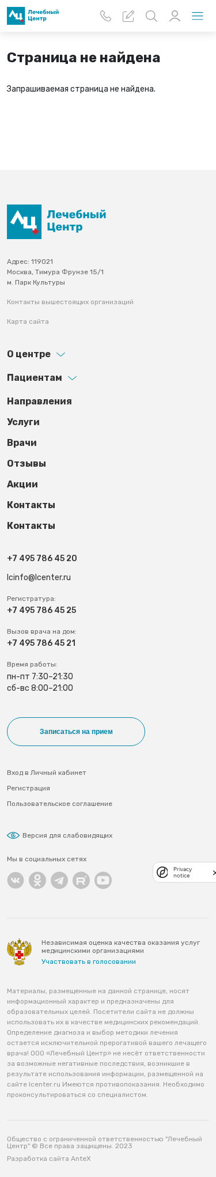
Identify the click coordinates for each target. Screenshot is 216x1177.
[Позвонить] (105, 16)
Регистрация (28, 788)
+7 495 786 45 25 (41, 610)
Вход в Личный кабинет (46, 773)
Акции (22, 484)
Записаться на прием (76, 732)
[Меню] (197, 16)
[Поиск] (151, 16)
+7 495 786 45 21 (41, 643)
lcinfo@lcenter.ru (39, 577)
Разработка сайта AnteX (49, 1159)
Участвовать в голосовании (88, 962)
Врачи (22, 442)
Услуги (23, 422)
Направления (39, 401)
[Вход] (174, 16)
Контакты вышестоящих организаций (70, 302)
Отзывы (26, 463)
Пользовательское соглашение (59, 804)
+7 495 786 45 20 (42, 558)
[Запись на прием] (128, 16)
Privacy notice (182, 872)
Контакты (31, 504)
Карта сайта (28, 321)
